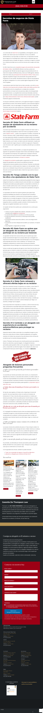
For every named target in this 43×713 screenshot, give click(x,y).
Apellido (6, 574)
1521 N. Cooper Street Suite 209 (25, 661)
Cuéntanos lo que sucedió (10, 592)
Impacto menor (10, 133)
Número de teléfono (9, 580)
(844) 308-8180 (21, 6)
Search (30, 14)
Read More (6, 488)
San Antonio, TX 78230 (25, 654)
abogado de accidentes (10, 160)
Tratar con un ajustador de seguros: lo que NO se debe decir (19, 452)
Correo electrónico (9, 586)
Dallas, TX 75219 (6, 634)
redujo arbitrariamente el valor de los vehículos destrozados (19, 96)
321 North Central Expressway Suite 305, (9, 661)
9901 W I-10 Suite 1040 (25, 652)
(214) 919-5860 (10, 636)
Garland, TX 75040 (7, 642)
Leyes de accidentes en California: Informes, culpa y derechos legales (32, 469)
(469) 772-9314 (10, 643)
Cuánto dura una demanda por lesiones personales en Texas (21, 388)
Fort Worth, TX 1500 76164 (8, 654)
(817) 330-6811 (10, 655)
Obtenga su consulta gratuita (13, 612)
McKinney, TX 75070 (7, 662)
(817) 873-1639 (28, 664)
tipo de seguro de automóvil (10, 111)
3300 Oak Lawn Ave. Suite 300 (9, 633)
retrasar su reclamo (25, 157)
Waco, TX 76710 (6, 673)
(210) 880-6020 (28, 655)
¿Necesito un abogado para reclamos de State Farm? (18, 454)
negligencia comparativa (19, 213)
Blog (10, 14)
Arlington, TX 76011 (25, 662)
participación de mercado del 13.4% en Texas (24, 74)
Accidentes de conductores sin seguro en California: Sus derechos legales (20, 470)
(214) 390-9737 (10, 664)
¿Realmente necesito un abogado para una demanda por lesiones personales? (21, 407)
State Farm (15, 52)
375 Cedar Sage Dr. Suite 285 (9, 641)
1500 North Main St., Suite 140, (9, 652)
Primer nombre (8, 568)
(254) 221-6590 (11, 675)
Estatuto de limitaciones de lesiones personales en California (8, 468)
